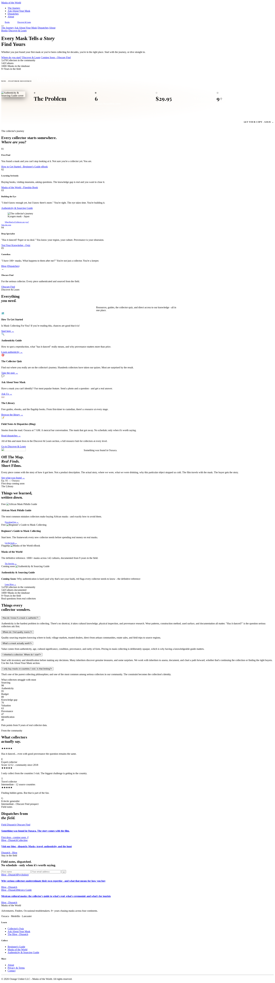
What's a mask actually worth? (17, 643)
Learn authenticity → (12, 352)
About (11, 16)
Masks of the (11, 2)
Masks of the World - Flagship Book (19, 187)
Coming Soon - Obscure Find (56, 57)
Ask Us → (6, 394)
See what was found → (13, 477)
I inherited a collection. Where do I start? (22, 654)
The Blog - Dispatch (18, 934)
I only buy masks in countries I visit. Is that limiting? (27, 669)
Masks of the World (17, 949)
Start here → (7, 331)
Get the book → (11, 543)
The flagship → (11, 564)
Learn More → (10, 584)
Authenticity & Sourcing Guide (17, 208)
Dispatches (13, 13)
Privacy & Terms (16, 967)
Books (7, 22)
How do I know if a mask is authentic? (21, 618)
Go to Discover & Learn (13, 446)
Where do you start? (11, 57)
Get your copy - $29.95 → (259, 122)
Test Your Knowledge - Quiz (15, 245)
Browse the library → (12, 414)
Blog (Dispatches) (10, 266)
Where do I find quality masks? (17, 632)
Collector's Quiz (16, 928)
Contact (11, 970)
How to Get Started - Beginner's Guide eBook (24, 166)
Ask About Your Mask (19, 11)
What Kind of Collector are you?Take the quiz (15, 223)
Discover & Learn (24, 22)
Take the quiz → (9, 373)
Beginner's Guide (16, 946)
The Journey (14, 8)
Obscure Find (8, 286)
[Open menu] (2, 25)
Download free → (11, 522)
